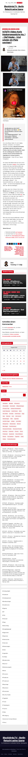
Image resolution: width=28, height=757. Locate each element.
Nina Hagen (5, 426)
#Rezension (6, 293)
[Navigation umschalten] (14, 21)
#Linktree (15, 754)
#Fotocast (4, 618)
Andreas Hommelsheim (16, 408)
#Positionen (8, 279)
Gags (23, 413)
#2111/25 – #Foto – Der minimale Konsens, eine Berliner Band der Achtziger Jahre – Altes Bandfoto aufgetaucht (13, 547)
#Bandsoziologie (6, 601)
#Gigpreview (5, 632)
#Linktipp (4, 656)
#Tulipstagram (6, 705)
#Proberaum (5, 681)
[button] (26, 20)
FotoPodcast (17, 413)
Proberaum (5, 434)
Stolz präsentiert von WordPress (9, 749)
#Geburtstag (5, 625)
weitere (14, 164)
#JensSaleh (12, 406)
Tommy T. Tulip (12, 46)
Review (4, 436)
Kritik (11, 418)
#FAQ (3, 615)
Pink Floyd (5, 431)
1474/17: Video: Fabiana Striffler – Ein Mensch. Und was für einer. (8, 248)
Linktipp (12, 421)
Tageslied (17, 436)
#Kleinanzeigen (6, 646)
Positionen (11, 431)
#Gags (4, 622)
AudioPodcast (15, 411)
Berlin (20, 411)
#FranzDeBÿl (5, 406)
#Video (17, 29)
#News (4, 670)
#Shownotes (5, 691)
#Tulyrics (4, 708)
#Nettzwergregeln (6, 667)
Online (7, 386)
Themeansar (13, 750)
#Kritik (4, 649)
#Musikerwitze (6, 660)
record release (19, 434)
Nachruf (18, 423)
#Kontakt (10, 754)
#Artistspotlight (6, 591)
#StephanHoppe (20, 406)
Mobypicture (5, 423)
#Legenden (5, 653)
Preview (16, 431)
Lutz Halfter (18, 421)
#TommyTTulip (6, 408)
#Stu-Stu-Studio (6, 694)
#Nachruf (4, 663)
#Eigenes (4, 608)
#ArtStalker (5, 403)
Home (2, 754)
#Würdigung (5, 715)
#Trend (4, 701)
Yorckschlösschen (11, 439)
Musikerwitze (12, 423)
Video (22, 436)
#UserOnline (20, 754)
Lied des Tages (6, 421)
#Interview (13, 29)
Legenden (16, 418)
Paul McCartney (12, 426)
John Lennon (18, 416)
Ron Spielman (10, 436)
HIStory (4, 722)
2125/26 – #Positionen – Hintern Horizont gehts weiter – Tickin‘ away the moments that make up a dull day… (13, 450)
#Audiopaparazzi (6, 598)
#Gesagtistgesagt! (6, 629)
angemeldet (10, 327)
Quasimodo (11, 434)
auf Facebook (18, 232)
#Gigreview (5, 636)
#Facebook (16, 403)
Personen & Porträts (7, 428)
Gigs (4, 416)
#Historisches (5, 639)
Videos (4, 439)
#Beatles (11, 403)
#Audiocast (5, 29)
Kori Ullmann (19, 233)
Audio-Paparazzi (6, 411)
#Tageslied (5, 698)
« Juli (3, 370)
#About (5, 754)
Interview (8, 416)
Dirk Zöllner (5, 413)
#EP (9, 29)
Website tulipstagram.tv (17, 378)
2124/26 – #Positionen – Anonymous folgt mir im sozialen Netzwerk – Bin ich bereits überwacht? (14, 456)
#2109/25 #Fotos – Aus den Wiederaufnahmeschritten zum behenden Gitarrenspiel (12, 560)
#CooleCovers (6, 605)
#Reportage (5, 684)
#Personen (5, 674)
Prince (21, 431)
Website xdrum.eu (6, 378)
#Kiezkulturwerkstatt (12, 50)
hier (21, 194)
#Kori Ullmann (21, 50)
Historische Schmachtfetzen (9, 719)
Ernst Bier (11, 413)
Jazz (13, 416)
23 (24, 361)
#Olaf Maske (10, 52)
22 (20, 361)
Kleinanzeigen (6, 418)
